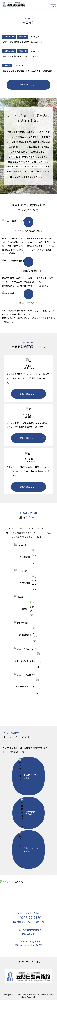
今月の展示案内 (9, 36)
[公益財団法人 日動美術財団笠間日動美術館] (13, 4)
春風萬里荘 (23, 36)
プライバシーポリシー (35, 962)
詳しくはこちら (27, 84)
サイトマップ (18, 962)
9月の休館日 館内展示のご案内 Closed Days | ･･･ (24, 41)
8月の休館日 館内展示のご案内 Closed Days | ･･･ (24, 56)
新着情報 (7, 65)
